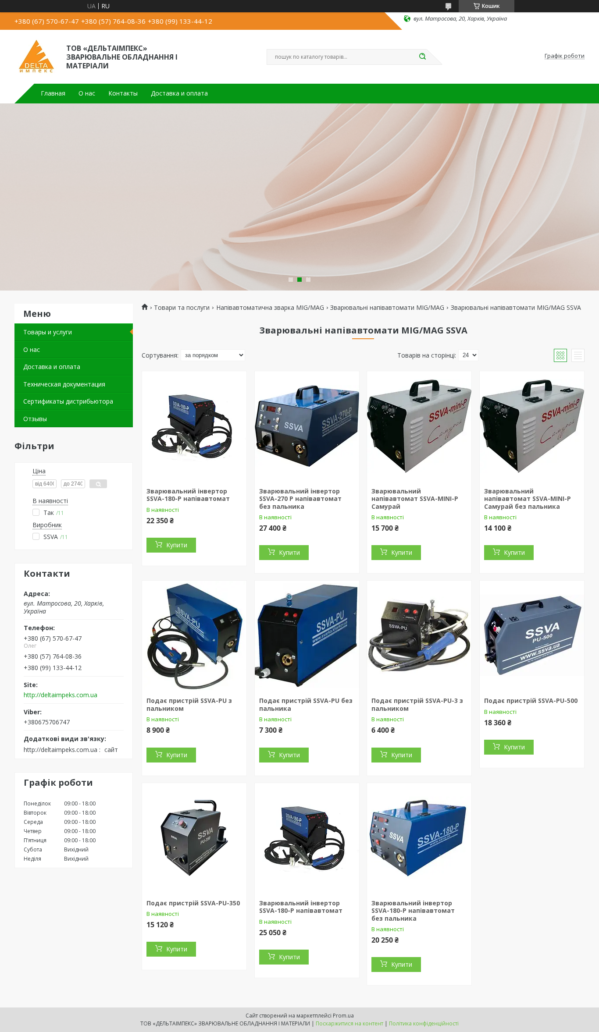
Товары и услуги (47, 332)
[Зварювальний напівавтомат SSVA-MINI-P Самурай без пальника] (532, 426)
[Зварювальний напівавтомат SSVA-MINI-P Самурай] (419, 426)
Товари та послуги (182, 308)
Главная (53, 93)
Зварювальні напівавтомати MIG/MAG (387, 308)
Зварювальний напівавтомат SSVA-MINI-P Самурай (414, 499)
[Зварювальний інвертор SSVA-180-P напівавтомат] (194, 426)
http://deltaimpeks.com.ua (60, 695)
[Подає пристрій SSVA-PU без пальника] (307, 635)
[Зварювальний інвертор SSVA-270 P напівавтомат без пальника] (307, 426)
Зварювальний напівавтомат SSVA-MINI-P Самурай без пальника (527, 499)
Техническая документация (64, 384)
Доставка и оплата (179, 93)
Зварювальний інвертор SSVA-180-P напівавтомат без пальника (413, 910)
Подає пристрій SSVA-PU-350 (193, 903)
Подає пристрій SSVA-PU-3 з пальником (417, 704)
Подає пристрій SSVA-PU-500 (531, 700)
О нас (86, 93)
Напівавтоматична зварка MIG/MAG (270, 308)
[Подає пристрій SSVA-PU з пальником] (194, 635)
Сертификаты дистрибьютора (68, 401)
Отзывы (35, 419)
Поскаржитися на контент (349, 1023)
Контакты (123, 93)
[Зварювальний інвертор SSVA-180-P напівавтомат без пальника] (419, 838)
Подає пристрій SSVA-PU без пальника (306, 704)
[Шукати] (422, 57)
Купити (176, 545)
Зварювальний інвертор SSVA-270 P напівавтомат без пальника (300, 499)
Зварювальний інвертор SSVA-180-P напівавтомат (188, 495)
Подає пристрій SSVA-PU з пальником (189, 704)
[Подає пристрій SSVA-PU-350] (194, 838)
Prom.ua (343, 1015)
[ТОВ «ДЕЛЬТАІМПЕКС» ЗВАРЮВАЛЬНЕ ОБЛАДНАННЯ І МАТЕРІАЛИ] (36, 56)
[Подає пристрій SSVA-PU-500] (532, 635)
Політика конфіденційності (424, 1023)
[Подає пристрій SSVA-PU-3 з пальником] (419, 635)
